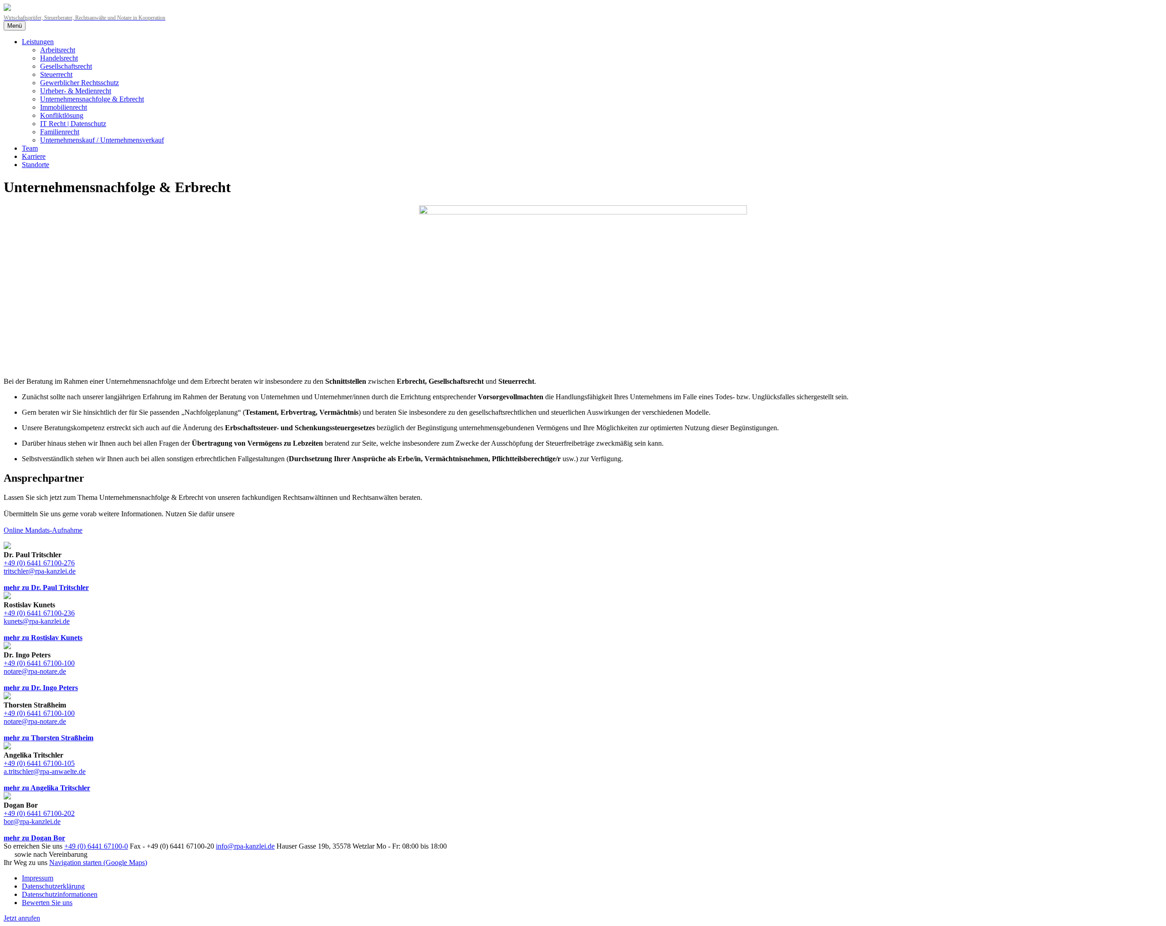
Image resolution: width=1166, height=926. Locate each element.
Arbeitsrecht (57, 50)
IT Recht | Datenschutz (73, 123)
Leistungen (38, 42)
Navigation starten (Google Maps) (98, 862)
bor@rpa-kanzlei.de (32, 821)
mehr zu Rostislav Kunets (43, 637)
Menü (14, 25)
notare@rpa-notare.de (35, 671)
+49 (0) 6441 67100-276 (39, 563)
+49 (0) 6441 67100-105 (39, 763)
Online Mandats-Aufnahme (43, 530)
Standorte (35, 164)
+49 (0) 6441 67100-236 (39, 613)
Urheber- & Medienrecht (75, 91)
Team (30, 148)
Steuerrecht (56, 74)
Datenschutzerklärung (53, 886)
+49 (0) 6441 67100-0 (96, 846)
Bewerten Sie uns (47, 902)
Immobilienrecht (63, 107)
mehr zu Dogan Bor (34, 838)
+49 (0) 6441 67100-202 (39, 813)
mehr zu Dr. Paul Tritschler (46, 587)
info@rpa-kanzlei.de (245, 846)
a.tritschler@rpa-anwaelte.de (45, 771)
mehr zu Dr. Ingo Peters (41, 688)
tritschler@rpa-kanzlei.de (40, 571)
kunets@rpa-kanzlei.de (37, 621)
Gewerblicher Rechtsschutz (79, 82)
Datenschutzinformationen (59, 894)
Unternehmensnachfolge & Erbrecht (92, 99)
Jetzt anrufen (22, 918)
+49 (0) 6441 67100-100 (39, 663)
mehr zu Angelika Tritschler (47, 788)
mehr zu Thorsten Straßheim (48, 738)
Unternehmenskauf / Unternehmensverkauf (102, 140)
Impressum (37, 878)
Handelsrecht (59, 58)
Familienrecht (59, 132)
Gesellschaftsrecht (66, 66)
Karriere (34, 156)
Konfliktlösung (61, 115)
